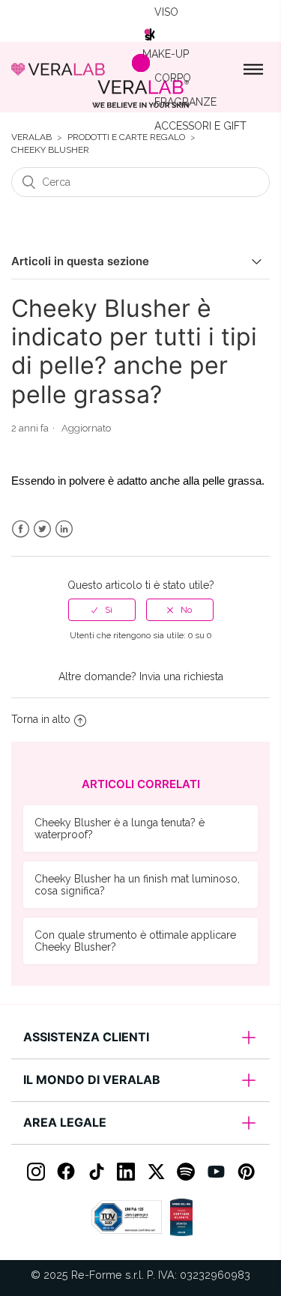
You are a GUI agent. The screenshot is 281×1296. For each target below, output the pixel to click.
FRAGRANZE (185, 102)
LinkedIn (64, 529)
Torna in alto (40, 719)
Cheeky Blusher (50, 150)
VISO (166, 12)
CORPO (172, 78)
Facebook (20, 529)
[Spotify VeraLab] (186, 1172)
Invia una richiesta (181, 676)
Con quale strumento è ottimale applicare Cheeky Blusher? (135, 941)
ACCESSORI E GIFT (200, 126)
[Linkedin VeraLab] (126, 1172)
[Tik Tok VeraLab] (96, 1172)
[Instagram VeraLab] (36, 1172)
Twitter (42, 529)
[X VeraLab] (156, 1172)
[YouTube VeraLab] (216, 1172)
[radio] (102, 610)
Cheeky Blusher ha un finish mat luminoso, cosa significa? (137, 885)
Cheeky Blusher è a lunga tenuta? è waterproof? (119, 829)
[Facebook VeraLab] (66, 1172)
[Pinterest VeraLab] (246, 1172)
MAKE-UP (165, 54)
